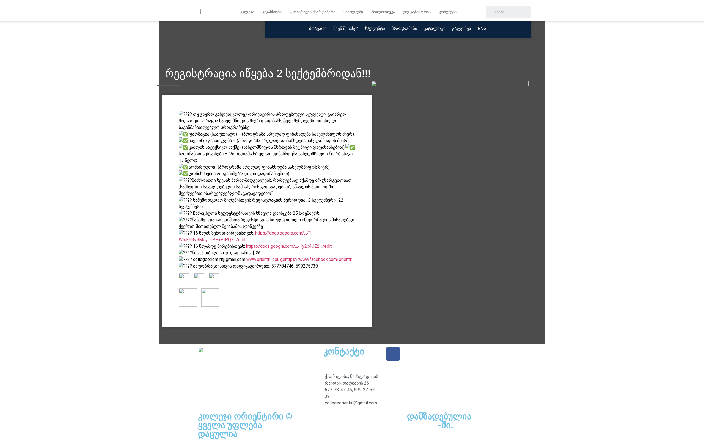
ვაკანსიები (272, 12)
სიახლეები (353, 12)
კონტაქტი (448, 12)
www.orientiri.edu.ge (265, 259)
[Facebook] (393, 354)
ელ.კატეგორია (417, 12)
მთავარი (318, 28)
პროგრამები (404, 28)
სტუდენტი (375, 28)
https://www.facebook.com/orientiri (319, 259)
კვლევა (247, 12)
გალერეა (461, 28)
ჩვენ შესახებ (346, 28)
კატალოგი (435, 28)
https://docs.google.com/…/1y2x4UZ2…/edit (289, 246)
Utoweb (422, 425)
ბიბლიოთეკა (383, 12)
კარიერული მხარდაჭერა (312, 12)
